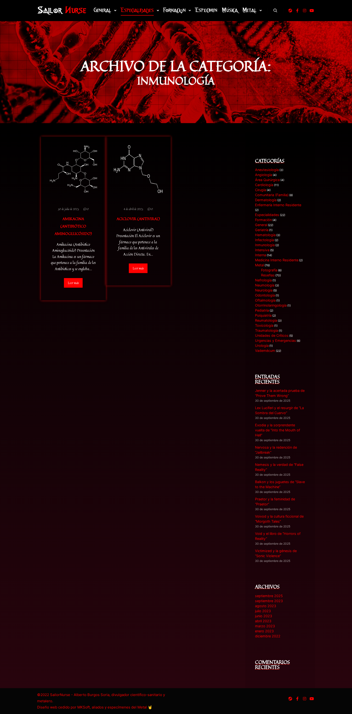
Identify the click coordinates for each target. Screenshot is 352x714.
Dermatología (266, 200)
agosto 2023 (265, 606)
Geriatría (261, 230)
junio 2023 (263, 616)
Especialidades (267, 215)
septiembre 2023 (269, 601)
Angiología (263, 175)
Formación (263, 220)
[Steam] (290, 10)
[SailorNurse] (61, 10)
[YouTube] (312, 10)
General (261, 225)
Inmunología (265, 245)
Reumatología (266, 320)
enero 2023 (264, 631)
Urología (262, 345)
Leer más (73, 282)
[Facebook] (297, 10)
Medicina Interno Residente (276, 260)
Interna (260, 255)
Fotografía (269, 270)
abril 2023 (263, 621)
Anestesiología (267, 170)
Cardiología (264, 185)
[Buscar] (275, 10)
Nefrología (263, 280)
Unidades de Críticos (272, 335)
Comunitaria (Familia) (272, 195)
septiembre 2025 (269, 596)
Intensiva (262, 250)
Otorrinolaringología (271, 305)
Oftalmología (265, 300)
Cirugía (260, 190)
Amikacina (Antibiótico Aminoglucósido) (73, 226)
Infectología (264, 240)
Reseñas (268, 275)
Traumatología (266, 330)
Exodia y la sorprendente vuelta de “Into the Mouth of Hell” (277, 430)
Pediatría (262, 310)
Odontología (265, 295)
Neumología (264, 285)
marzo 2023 (265, 626)
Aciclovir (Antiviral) (138, 219)
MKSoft (83, 707)
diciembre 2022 (267, 636)
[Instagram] (304, 10)
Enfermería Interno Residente (278, 205)
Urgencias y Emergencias (275, 340)
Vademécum (265, 350)
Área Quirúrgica (267, 180)
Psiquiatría (263, 315)
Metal (259, 265)
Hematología (265, 235)
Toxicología (264, 325)
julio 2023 (263, 611)
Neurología (264, 290)
